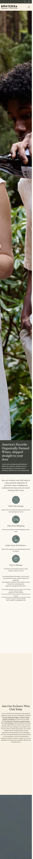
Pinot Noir (22, 717)
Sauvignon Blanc (25, 721)
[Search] (25, 1)
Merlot (27, 717)
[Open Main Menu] (29, 7)
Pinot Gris (10, 723)
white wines (9, 721)
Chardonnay (16, 721)
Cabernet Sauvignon (13, 717)
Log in (29, 1)
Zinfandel (5, 719)
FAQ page (16, 595)
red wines (4, 717)
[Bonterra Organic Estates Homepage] (9, 7)
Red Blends (11, 719)
